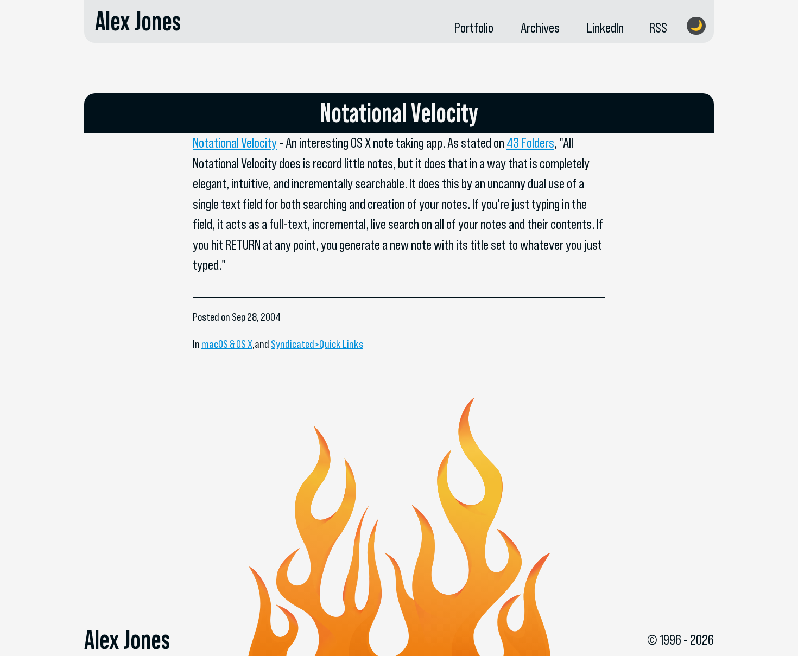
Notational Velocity (235, 142)
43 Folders (530, 142)
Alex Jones (138, 21)
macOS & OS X (226, 344)
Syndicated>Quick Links (317, 344)
